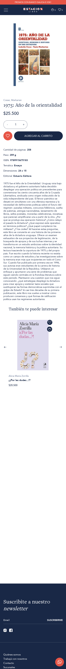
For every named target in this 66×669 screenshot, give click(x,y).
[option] (33, 54)
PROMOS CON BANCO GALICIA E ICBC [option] (33, 2)
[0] (52, 9)
